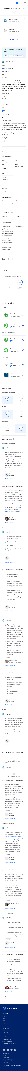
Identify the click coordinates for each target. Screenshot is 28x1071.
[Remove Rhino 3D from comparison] (24, 28)
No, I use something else (16, 55)
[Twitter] (11, 1049)
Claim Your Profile (7, 1041)
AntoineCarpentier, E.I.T (14, 903)
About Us (4, 1016)
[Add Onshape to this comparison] (23, 315)
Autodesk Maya (13, 19)
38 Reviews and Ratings (14, 21)
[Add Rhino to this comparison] (23, 365)
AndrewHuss (12, 606)
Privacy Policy (5, 1057)
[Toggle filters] (3, 3)
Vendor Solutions (6, 1039)
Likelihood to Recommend (8, 392)
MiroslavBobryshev (13, 660)
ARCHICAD (7, 511)
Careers (4, 1020)
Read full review (9, 478)
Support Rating (5, 421)
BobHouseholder (12, 986)
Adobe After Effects (10, 838)
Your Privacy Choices (7, 1059)
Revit (17, 509)
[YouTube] (4, 1049)
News (3, 1022)
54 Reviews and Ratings (14, 31)
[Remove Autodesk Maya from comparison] (24, 18)
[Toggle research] (7, 3)
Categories (5, 1030)
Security (4, 1055)
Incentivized (8, 470)
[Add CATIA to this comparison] (23, 375)
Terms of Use (5, 1053)
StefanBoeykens (12, 517)
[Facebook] (8, 1049)
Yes (6, 55)
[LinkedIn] (15, 1049)
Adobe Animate (9, 836)
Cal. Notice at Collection (8, 1061)
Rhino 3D (12, 29)
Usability (4, 407)
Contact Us (5, 1024)
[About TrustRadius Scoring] (3, 68)
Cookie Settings (6, 1063)
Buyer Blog (5, 1032)
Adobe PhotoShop (17, 836)
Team (3, 1018)
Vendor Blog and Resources (9, 1043)
